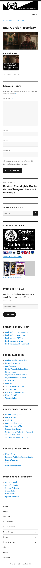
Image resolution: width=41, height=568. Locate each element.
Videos (6, 547)
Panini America (11, 460)
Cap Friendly (10, 417)
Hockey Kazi (10, 372)
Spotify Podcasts (12, 497)
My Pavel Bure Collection (15, 378)
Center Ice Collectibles (12, 256)
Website (6, 150)
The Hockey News (12, 435)
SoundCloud (10, 494)
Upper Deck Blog (12, 395)
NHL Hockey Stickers (12, 278)
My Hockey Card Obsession (16, 375)
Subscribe (10, 314)
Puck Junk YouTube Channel (17, 344)
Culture (6, 537)
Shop (5, 512)
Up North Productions (14, 392)
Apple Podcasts (11, 485)
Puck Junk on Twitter (14, 341)
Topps (7, 463)
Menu (34, 14)
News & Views (9, 542)
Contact (6, 557)
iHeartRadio (10, 491)
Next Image (20, 20)
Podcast (6, 517)
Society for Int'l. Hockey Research (19, 432)
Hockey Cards (9, 527)
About (5, 552)
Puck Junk (9, 383)
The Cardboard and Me (14, 386)
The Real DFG (11, 389)
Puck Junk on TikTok (14, 338)
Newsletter (8, 522)
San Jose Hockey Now (14, 426)
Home (5, 506)
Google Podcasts (12, 488)
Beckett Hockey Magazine (16, 360)
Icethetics (9, 420)
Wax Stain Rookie (12, 398)
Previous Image (8, 20)
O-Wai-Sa (9, 381)
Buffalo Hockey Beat (13, 414)
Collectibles (8, 532)
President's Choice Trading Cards (19, 457)
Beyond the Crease (13, 363)
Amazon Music (11, 482)
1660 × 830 (16, 74)
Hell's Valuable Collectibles (16, 369)
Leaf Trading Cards (13, 466)
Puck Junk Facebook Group (16, 332)
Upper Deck (10, 454)
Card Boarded (10, 366)
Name (6, 130)
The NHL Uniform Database (16, 438)
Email (6, 140)
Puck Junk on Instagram (15, 335)
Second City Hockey (13, 429)
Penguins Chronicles (13, 423)
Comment (8, 99)
